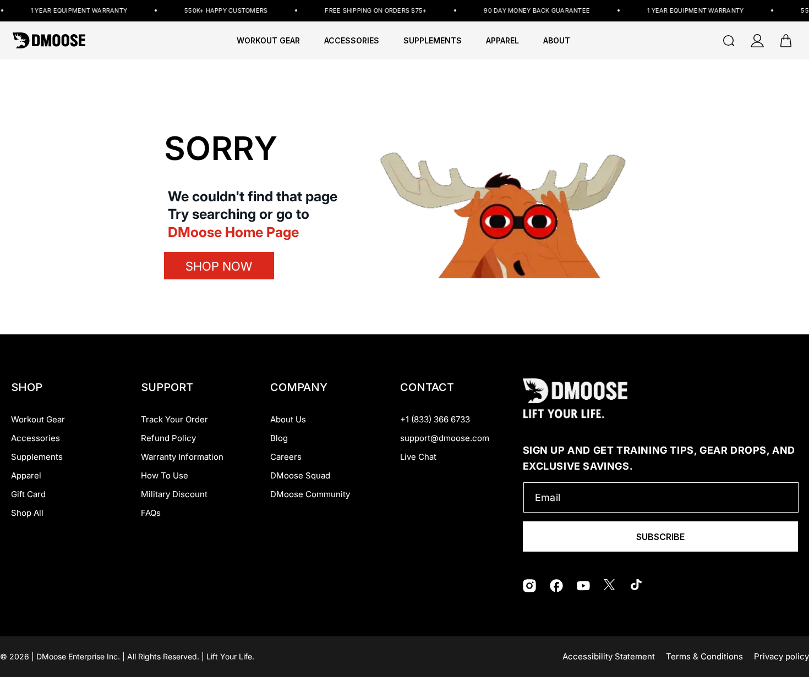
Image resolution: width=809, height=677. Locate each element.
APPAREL (502, 41)
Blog (279, 438)
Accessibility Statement (608, 656)
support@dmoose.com (444, 438)
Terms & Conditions (704, 656)
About (556, 41)
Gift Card (28, 494)
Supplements (37, 457)
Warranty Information (182, 457)
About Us (288, 419)
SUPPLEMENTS (432, 41)
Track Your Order (174, 419)
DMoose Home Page (233, 232)
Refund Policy (168, 438)
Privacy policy (781, 656)
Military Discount (174, 494)
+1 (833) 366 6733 (435, 419)
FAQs (151, 513)
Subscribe (660, 536)
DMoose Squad (300, 475)
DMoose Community (310, 494)
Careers (286, 457)
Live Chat (418, 457)
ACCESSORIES (351, 41)
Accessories (35, 438)
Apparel (26, 475)
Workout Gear (268, 41)
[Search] (728, 40)
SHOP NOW (218, 266)
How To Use (164, 475)
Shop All (27, 513)
